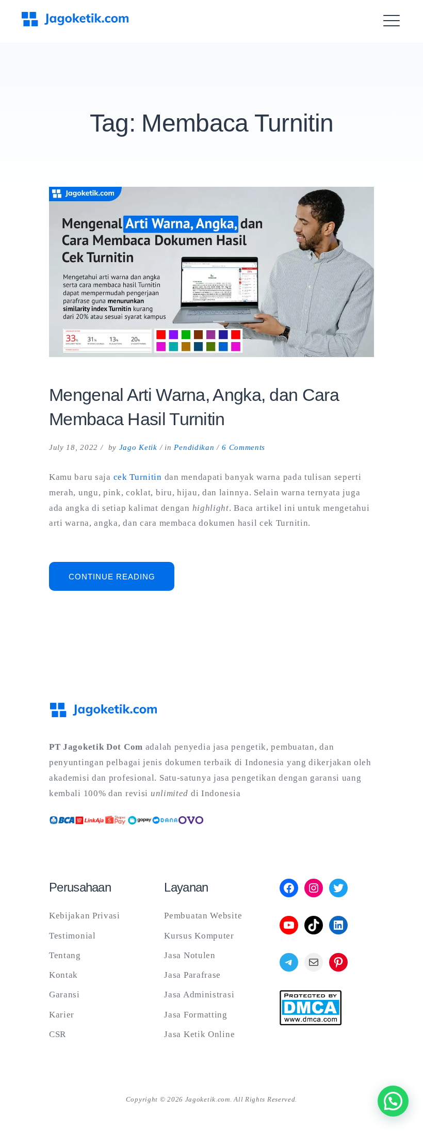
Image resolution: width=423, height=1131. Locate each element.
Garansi (64, 994)
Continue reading (121, 581)
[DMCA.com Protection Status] (310, 1022)
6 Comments (243, 447)
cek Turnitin (137, 477)
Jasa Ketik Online (199, 1034)
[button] (393, 1101)
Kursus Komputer (199, 936)
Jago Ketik (138, 447)
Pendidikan (194, 447)
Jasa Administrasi (199, 994)
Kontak (63, 975)
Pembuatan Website (203, 915)
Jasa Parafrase (192, 975)
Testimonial (72, 936)
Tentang (65, 955)
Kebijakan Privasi (84, 915)
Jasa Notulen (189, 955)
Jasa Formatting (195, 1015)
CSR (57, 1034)
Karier (61, 1015)
